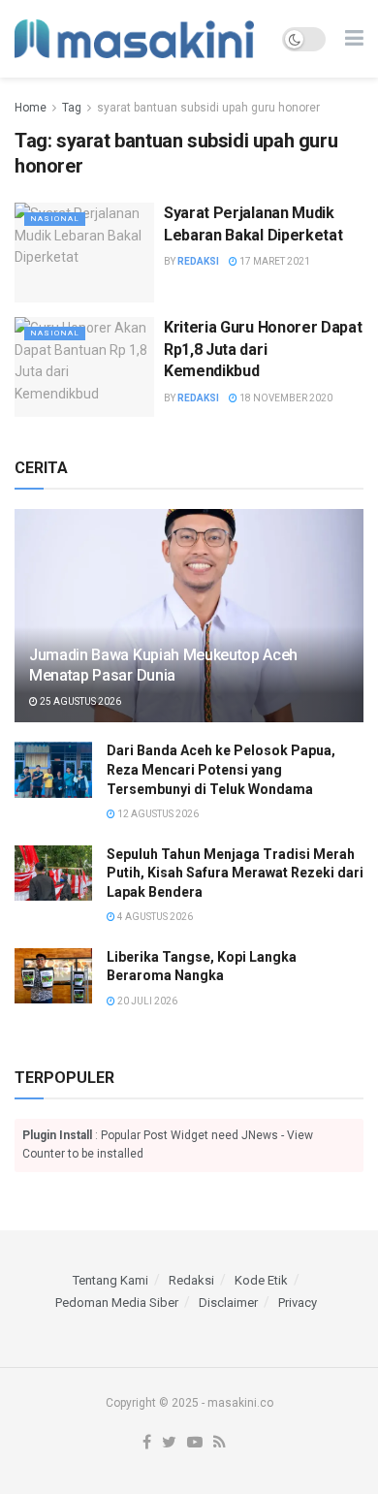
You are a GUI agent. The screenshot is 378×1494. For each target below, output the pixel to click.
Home (31, 107)
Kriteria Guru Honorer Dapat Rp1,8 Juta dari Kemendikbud (263, 349)
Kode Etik (261, 1280)
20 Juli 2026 (146, 1001)
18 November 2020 (284, 398)
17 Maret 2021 (273, 261)
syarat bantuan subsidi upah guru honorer (208, 107)
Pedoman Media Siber (116, 1302)
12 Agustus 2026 (157, 814)
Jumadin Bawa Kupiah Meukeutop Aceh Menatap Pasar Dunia (163, 665)
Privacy (297, 1302)
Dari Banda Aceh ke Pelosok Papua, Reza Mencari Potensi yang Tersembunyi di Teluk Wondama (221, 769)
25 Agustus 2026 (79, 701)
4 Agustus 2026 (154, 916)
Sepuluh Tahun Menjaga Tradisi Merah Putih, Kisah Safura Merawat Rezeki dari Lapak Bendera (235, 873)
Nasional (54, 218)
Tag (71, 107)
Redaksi (198, 261)
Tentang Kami (110, 1280)
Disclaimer (228, 1302)
